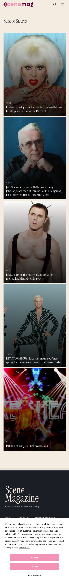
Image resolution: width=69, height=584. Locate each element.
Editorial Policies (44, 517)
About (9, 517)
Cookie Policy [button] (16, 544)
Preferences (34, 576)
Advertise (23, 517)
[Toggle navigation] (62, 4)
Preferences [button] (24, 548)
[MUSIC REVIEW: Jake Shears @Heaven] (35, 409)
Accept (34, 558)
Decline (34, 567)
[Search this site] (55, 4)
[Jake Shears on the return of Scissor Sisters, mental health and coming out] (35, 242)
